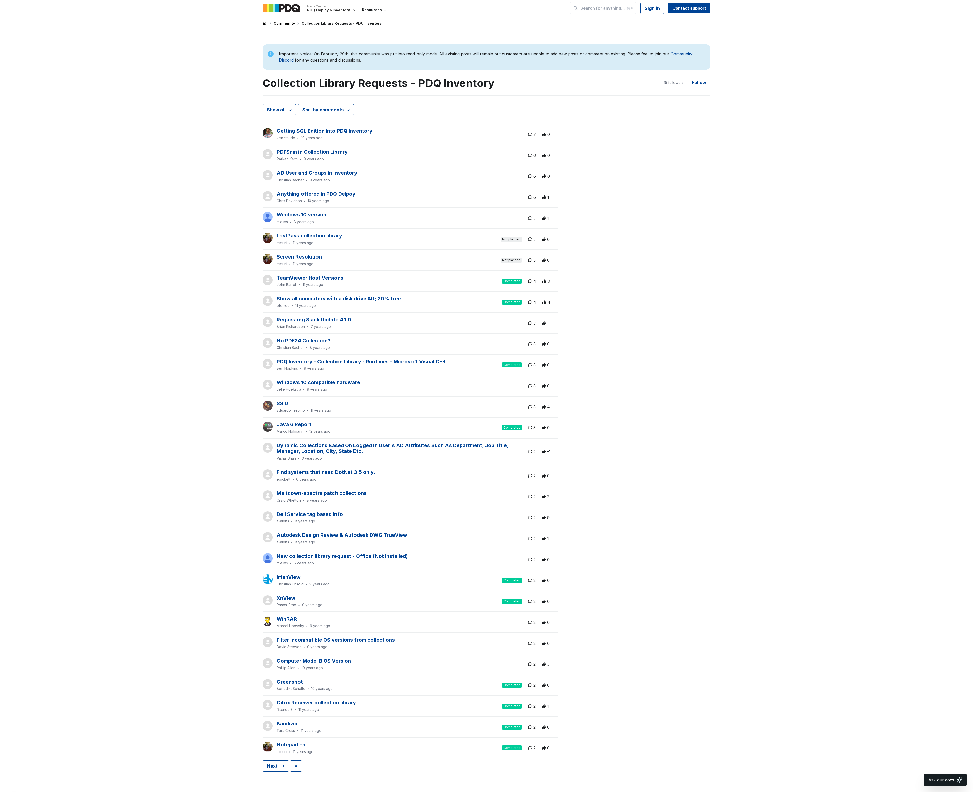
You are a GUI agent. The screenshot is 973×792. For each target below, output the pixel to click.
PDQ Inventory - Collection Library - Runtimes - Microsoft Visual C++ (361, 362)
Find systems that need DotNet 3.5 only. (326, 472)
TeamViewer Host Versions (310, 278)
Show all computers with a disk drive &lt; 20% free (339, 298)
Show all (277, 109)
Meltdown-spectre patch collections (322, 493)
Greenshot (290, 682)
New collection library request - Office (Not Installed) (342, 556)
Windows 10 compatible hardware (318, 382)
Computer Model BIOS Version (314, 661)
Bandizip (287, 724)
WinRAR (287, 619)
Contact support (689, 8)
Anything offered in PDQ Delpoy (316, 194)
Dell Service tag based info (310, 514)
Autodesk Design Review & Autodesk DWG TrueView (342, 535)
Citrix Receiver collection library (316, 703)
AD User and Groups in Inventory (317, 173)
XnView (286, 598)
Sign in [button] (652, 8)
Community (284, 23)
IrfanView (289, 577)
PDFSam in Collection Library (312, 152)
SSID (282, 403)
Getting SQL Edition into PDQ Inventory (324, 131)
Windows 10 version (301, 215)
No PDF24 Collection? (303, 341)
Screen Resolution (299, 257)
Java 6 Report (294, 424)
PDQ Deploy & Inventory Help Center (265, 23)
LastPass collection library (309, 236)
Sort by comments (323, 109)
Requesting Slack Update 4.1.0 (314, 319)
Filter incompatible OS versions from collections (336, 640)
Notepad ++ (291, 745)
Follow (699, 82)
